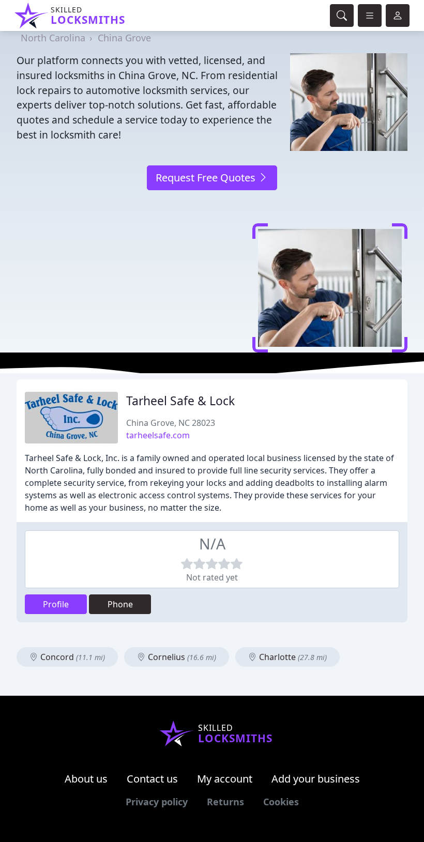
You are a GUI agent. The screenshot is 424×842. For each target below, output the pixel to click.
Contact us (152, 779)
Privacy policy (157, 801)
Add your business (315, 779)
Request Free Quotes (207, 178)
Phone (120, 604)
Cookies (281, 801)
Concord (71, 657)
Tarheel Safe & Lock (180, 401)
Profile (56, 604)
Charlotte (292, 657)
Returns (225, 801)
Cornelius (181, 657)
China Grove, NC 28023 (170, 422)
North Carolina (53, 38)
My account (224, 779)
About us (86, 779)
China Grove (124, 38)
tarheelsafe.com (158, 435)
